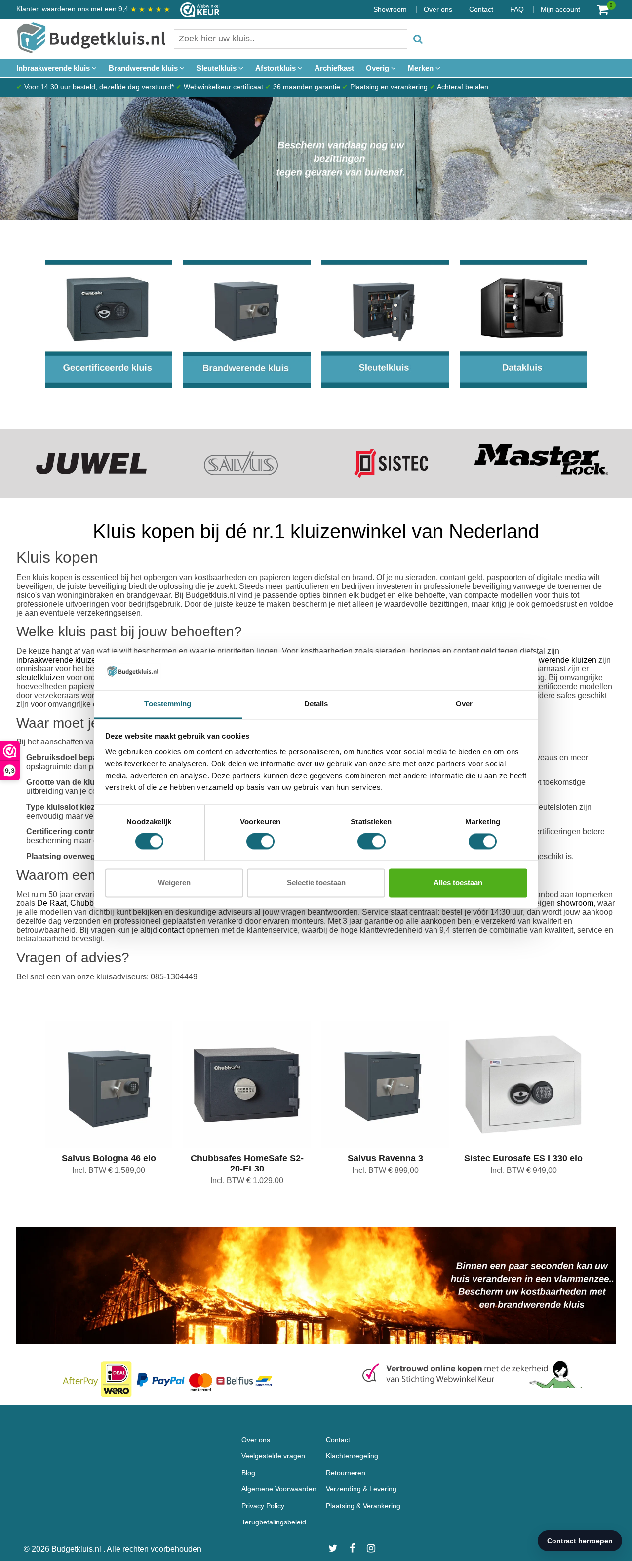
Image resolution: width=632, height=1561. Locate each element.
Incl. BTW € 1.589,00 (108, 1170)
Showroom (390, 9)
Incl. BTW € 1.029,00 (246, 1180)
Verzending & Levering (361, 1489)
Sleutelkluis (217, 68)
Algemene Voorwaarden (278, 1489)
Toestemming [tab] (167, 704)
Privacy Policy (262, 1506)
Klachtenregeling (352, 1456)
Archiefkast (334, 68)
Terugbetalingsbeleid (273, 1522)
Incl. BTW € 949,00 (523, 1170)
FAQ (517, 9)
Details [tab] (316, 704)
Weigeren (174, 882)
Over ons (438, 9)
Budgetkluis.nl (77, 1549)
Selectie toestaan (316, 882)
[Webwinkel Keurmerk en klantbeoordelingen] (195, 9)
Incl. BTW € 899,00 (385, 1170)
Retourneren (345, 1473)
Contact (481, 9)
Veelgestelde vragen (273, 1456)
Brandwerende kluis (144, 68)
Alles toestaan (458, 882)
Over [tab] (464, 704)
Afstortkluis (276, 68)
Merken (421, 68)
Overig (378, 68)
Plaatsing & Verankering (363, 1506)
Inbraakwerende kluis (54, 68)
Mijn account (560, 9)
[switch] (260, 842)
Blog (248, 1473)
